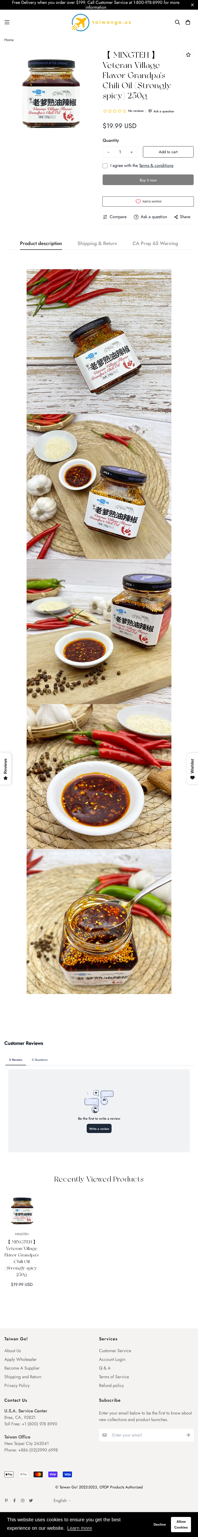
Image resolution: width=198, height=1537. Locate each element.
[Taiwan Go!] (99, 22)
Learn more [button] (79, 1528)
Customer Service (115, 1351)
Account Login (112, 1359)
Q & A (105, 1368)
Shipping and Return (22, 1377)
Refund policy (111, 1385)
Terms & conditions (156, 165)
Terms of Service (114, 1377)
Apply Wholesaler (20, 1359)
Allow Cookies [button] (181, 1524)
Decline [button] (160, 1524)
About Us (12, 1351)
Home (9, 40)
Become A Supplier (22, 1368)
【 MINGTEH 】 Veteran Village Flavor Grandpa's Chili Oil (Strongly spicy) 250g (22, 1258)
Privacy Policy (17, 1385)
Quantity (111, 140)
